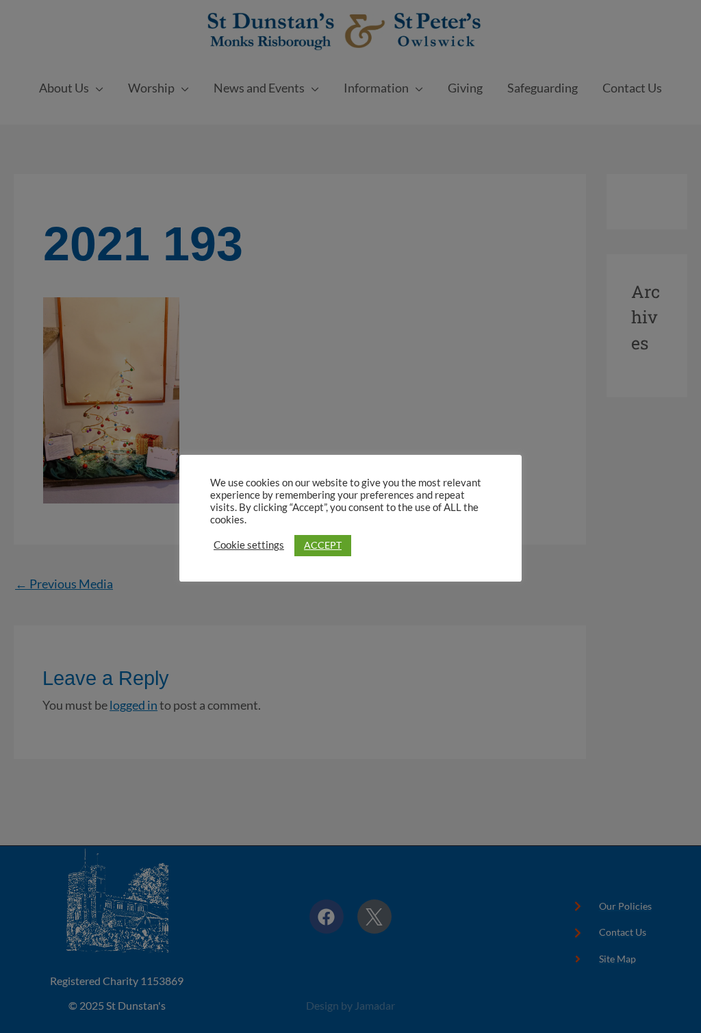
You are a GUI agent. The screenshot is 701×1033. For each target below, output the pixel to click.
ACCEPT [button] (323, 545)
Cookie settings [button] (249, 545)
